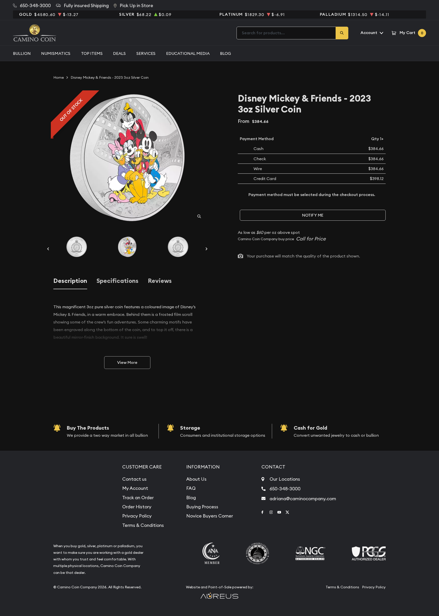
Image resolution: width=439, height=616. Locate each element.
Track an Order (138, 497)
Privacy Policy (137, 516)
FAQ (191, 488)
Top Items (92, 53)
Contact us (134, 479)
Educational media (188, 53)
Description (70, 281)
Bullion (22, 53)
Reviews (160, 281)
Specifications (117, 281)
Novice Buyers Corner (209, 516)
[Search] (342, 33)
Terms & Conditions (143, 525)
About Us (196, 479)
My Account (135, 488)
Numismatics (55, 53)
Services (145, 53)
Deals (119, 53)
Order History (136, 507)
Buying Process (202, 507)
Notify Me (312, 215)
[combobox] (286, 33)
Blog (225, 53)
